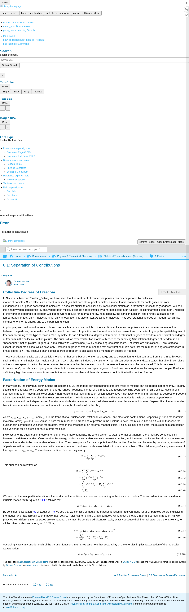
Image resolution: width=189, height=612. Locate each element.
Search (8, 249)
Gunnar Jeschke (21, 281)
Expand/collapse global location (184, 255)
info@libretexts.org (15, 607)
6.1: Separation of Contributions (33, 562)
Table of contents (172, 292)
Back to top (8, 575)
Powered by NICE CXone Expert (49, 597)
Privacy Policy (77, 604)
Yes (39, 584)
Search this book (9, 55)
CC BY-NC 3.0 (130, 562)
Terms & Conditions (96, 604)
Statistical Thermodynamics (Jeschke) (123, 256)
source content (33, 565)
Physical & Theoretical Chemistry (75, 256)
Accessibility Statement (119, 604)
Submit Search (10, 65)
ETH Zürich (19, 285)
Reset (5, 86)
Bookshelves (39, 256)
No (51, 584)
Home (18, 256)
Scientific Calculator (17, 172)
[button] (12, 195)
